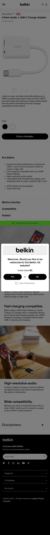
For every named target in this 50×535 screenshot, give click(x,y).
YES (12, 277)
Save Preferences (27, 283)
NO (37, 277)
